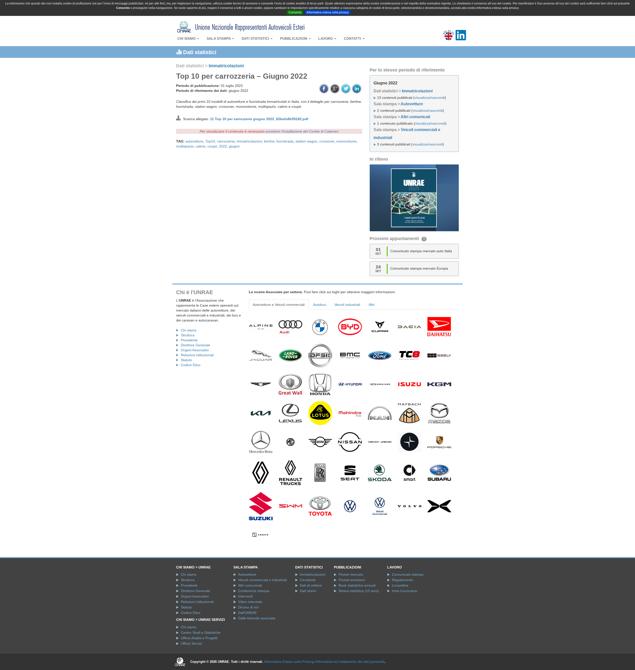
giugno (234, 146)
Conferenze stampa (253, 591)
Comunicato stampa (407, 574)
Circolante (308, 580)
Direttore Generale (195, 345)
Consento (295, 12)
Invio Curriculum (404, 591)
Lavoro (326, 38)
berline (269, 141)
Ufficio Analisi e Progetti (199, 638)
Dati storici (308, 591)
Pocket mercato (351, 574)
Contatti (353, 38)
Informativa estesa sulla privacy (328, 12)
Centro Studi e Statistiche (201, 633)
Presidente (189, 340)
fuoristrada (285, 141)
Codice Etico (190, 365)
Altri (372, 305)
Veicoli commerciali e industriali (262, 580)
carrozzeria (226, 141)
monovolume (346, 141)
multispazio (185, 146)
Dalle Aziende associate (256, 618)
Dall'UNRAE (247, 613)
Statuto (186, 360)
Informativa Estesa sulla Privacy (288, 662)
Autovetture (412, 104)
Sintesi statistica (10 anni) (359, 591)
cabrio (200, 146)
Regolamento (402, 580)
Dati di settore (311, 585)
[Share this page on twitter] (346, 89)
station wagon (306, 141)
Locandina (400, 585)
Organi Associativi (195, 350)
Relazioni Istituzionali (197, 355)
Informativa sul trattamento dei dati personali (349, 662)
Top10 (210, 141)
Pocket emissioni (352, 580)
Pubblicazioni (294, 38)
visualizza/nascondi (429, 98)
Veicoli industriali (347, 305)
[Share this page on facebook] (324, 89)
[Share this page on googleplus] (335, 89)
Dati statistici (256, 38)
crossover (326, 141)
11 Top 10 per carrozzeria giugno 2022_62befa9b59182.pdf (259, 119)
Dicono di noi (248, 607)
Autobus (319, 305)
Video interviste (250, 602)
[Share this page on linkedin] (357, 89)
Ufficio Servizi (191, 643)
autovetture (194, 141)
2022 (223, 146)
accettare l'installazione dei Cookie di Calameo (302, 131)
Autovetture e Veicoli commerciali (279, 305)
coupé (212, 146)
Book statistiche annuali (357, 585)
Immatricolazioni (226, 65)
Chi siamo (187, 38)
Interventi (245, 596)
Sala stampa (219, 38)
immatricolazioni (249, 141)
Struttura (187, 335)
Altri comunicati (415, 117)
